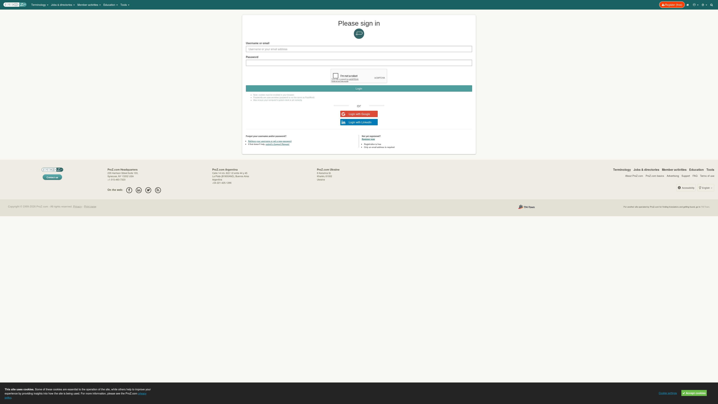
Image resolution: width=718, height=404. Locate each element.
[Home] (688, 4)
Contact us (52, 177)
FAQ (695, 175)
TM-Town (705, 206)
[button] (695, 4)
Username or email (257, 43)
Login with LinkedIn (360, 122)
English (706, 187)
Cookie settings (668, 393)
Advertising (673, 175)
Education (696, 169)
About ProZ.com (634, 175)
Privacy (77, 206)
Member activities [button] (88, 5)
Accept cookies (695, 393)
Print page (90, 206)
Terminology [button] (39, 5)
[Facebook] (129, 190)
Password (252, 57)
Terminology (622, 169)
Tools (710, 169)
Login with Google (359, 114)
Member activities (674, 169)
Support (686, 175)
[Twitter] (148, 190)
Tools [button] (124, 5)
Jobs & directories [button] (62, 5)
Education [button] (109, 5)
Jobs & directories (646, 169)
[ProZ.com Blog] (157, 190)
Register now (368, 139)
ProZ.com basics (655, 175)
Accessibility (687, 187)
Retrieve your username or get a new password (270, 141)
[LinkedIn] (138, 190)
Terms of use (707, 175)
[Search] (711, 4)
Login (359, 88)
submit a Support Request (277, 144)
